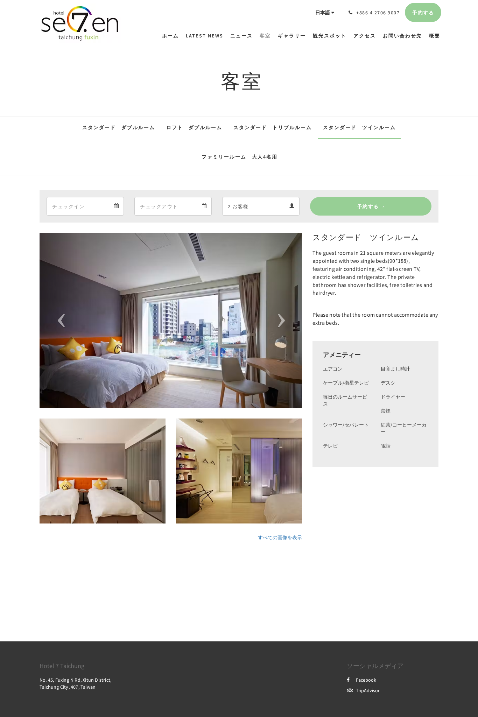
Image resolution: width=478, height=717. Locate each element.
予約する (368, 206)
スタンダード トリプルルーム (272, 127)
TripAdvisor (368, 690)
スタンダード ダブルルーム (118, 127)
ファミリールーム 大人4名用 (239, 157)
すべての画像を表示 (280, 537)
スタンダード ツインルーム (359, 127)
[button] (59, 320)
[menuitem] (172, 35)
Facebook (366, 680)
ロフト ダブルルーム (194, 127)
